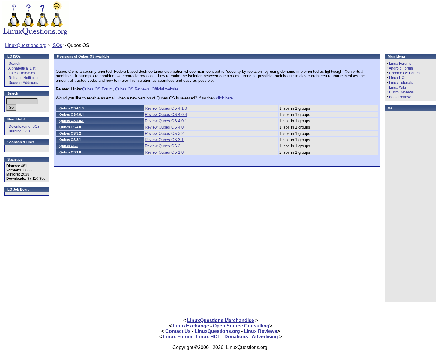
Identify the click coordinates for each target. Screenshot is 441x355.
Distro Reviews (401, 92)
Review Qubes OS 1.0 (164, 152)
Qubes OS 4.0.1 (71, 121)
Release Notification (25, 78)
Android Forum (401, 68)
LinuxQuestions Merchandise (220, 320)
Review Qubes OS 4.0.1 (166, 121)
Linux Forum (177, 336)
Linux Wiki (397, 87)
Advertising (265, 336)
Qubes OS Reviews (132, 89)
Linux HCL (397, 78)
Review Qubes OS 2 (162, 146)
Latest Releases (22, 73)
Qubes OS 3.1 (70, 139)
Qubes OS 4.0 (70, 127)
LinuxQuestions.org (25, 45)
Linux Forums (400, 63)
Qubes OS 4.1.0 (71, 108)
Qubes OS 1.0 (70, 152)
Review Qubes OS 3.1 (164, 140)
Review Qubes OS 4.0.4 (166, 114)
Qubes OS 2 (68, 146)
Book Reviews (400, 97)
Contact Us (178, 331)
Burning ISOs (19, 131)
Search (14, 63)
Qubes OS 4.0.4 (71, 114)
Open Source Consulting (241, 325)
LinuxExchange (191, 325)
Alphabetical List (21, 68)
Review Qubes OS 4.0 (164, 127)
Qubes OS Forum (97, 89)
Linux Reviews (260, 331)
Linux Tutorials (401, 83)
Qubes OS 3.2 (70, 133)
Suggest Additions (23, 83)
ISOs (57, 45)
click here (224, 98)
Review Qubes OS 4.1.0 (166, 108)
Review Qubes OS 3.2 (164, 133)
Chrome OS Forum (404, 73)
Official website (165, 89)
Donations (236, 336)
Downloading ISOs (24, 126)
